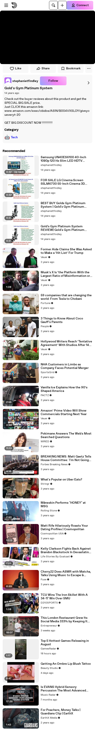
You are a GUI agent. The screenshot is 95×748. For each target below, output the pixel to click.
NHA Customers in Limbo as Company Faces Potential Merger (65, 366)
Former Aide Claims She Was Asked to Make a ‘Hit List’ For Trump (66, 251)
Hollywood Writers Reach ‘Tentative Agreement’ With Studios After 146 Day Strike (66, 343)
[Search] (53, 5)
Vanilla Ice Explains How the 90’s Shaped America (64, 389)
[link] (21, 80)
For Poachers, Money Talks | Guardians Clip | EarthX (60, 711)
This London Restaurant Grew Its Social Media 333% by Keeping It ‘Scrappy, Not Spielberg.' (64, 619)
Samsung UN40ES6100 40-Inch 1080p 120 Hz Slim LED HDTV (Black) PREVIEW (63, 159)
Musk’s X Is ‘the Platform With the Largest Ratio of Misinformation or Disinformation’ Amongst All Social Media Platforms (66, 274)
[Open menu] (6, 5)
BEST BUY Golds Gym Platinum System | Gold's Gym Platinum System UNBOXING (63, 205)
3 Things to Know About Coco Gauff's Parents (62, 320)
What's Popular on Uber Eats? (61, 479)
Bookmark (73, 68)
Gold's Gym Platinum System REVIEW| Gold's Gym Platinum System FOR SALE (62, 228)
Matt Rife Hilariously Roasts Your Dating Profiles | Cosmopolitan (64, 527)
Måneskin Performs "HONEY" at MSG (63, 504)
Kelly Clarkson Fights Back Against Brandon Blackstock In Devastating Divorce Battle (66, 550)
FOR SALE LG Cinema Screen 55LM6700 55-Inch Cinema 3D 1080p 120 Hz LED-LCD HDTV (63, 182)
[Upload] (62, 5)
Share (46, 68)
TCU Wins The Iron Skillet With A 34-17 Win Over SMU (64, 596)
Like (18, 68)
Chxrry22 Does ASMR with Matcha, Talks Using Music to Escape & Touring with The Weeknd (66, 573)
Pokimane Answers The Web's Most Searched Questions (66, 435)
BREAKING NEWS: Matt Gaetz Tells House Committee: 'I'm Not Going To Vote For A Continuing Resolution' (66, 458)
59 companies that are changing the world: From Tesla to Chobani (66, 297)
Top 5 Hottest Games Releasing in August (65, 642)
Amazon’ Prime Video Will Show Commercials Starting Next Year (64, 412)
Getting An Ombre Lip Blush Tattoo (66, 664)
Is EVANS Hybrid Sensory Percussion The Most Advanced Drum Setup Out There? (63, 688)
